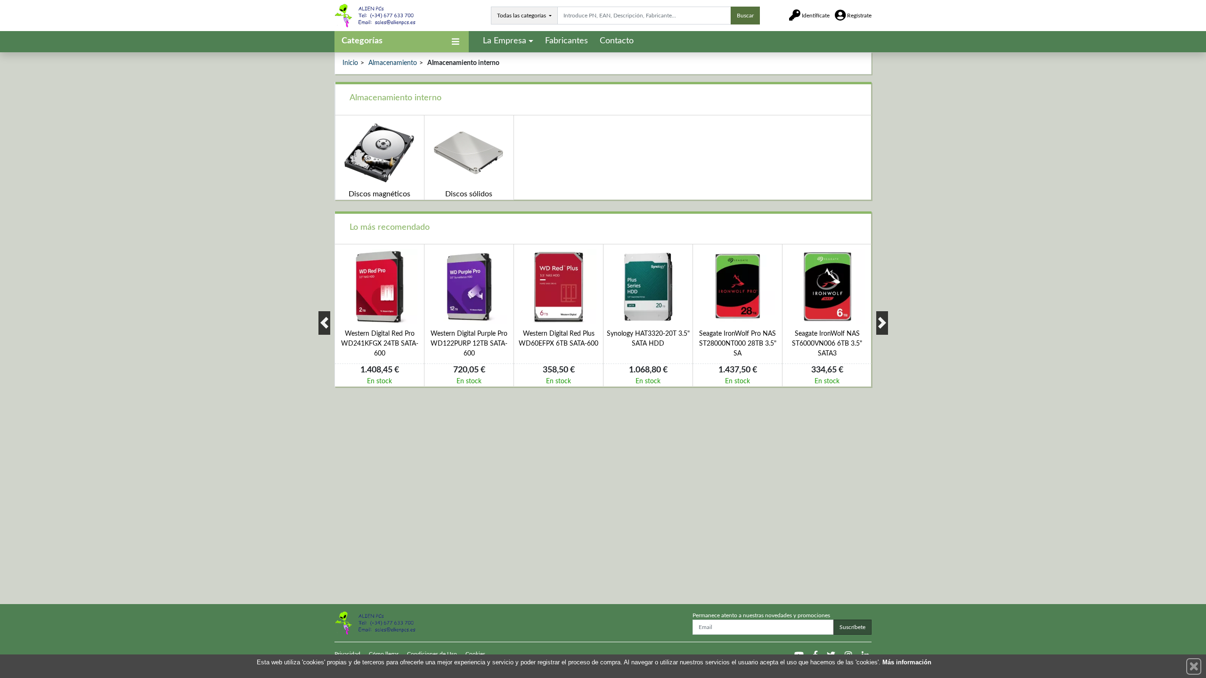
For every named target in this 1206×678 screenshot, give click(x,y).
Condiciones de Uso (432, 654)
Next (882, 323)
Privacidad (347, 654)
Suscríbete (852, 627)
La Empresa (504, 41)
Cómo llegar (384, 654)
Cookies (475, 654)
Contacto (617, 41)
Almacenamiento (392, 63)
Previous (324, 323)
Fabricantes (566, 41)
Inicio (350, 63)
